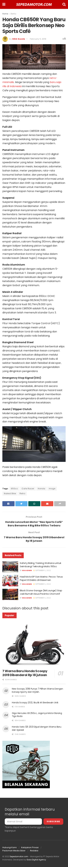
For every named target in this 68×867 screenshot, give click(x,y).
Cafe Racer (28, 488)
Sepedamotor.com (19, 856)
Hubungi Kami (9, 847)
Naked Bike (10, 493)
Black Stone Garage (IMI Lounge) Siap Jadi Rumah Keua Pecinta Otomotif (41, 592)
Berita (13, 13)
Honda (41, 488)
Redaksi (34, 850)
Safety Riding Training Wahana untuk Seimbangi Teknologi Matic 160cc (40, 564)
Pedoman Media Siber (13, 850)
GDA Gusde (18, 38)
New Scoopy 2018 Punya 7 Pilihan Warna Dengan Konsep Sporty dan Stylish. (37, 690)
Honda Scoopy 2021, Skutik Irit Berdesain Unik (35, 702)
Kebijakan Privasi (30, 847)
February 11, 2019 (38, 38)
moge (52, 488)
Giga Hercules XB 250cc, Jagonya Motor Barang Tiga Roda (37, 715)
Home (5, 13)
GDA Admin (27, 570)
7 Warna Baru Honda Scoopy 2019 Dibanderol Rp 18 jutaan (24, 673)
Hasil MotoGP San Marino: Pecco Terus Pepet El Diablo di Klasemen (41, 578)
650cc (14, 488)
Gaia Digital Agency (36, 859)
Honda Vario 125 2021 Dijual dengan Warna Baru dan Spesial (36, 728)
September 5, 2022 (43, 570)
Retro (22, 493)
